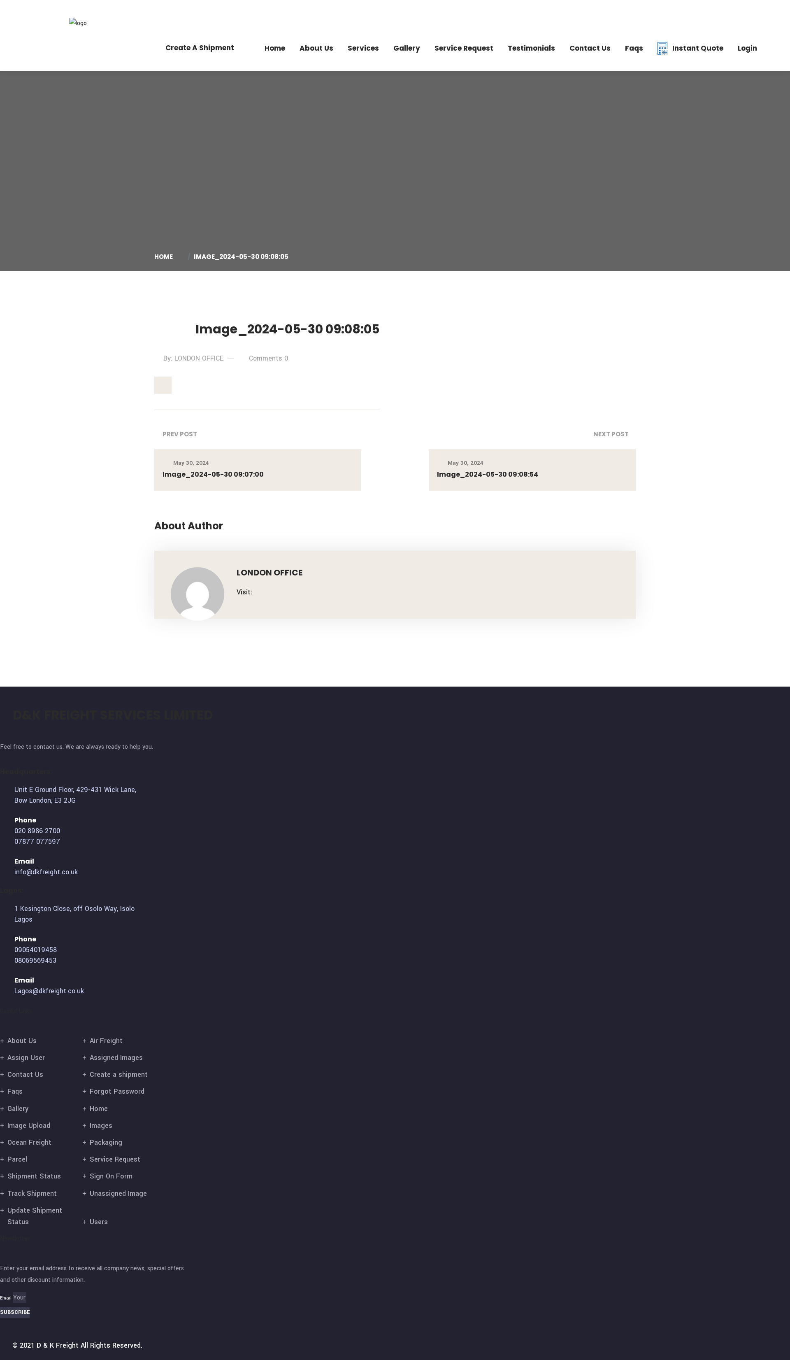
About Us (316, 48)
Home (275, 48)
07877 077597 (654, 12)
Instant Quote (697, 48)
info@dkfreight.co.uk (729, 12)
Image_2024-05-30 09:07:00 (213, 474)
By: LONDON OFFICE (193, 358)
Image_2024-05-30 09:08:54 (487, 474)
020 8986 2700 (602, 12)
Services (363, 48)
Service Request (463, 48)
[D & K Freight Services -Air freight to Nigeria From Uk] (91, 23)
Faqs (634, 48)
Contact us (590, 48)
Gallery (406, 48)
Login (747, 48)
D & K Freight (58, 1345)
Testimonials (531, 48)
